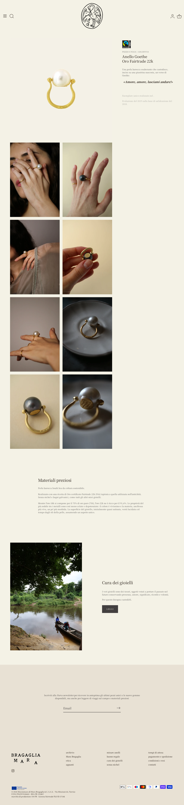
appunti (70, 764)
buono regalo (113, 756)
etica (68, 760)
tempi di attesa (155, 752)
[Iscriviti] (118, 708)
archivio (70, 752)
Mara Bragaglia (73, 756)
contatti (152, 764)
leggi (110, 609)
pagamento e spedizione (160, 756)
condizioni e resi (156, 760)
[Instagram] (13, 770)
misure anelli (113, 752)
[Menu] (5, 16)
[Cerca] (11, 16)
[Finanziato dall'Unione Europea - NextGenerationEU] (19, 788)
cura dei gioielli (115, 760)
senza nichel (113, 764)
